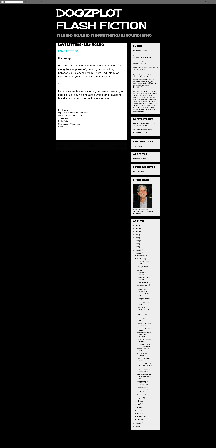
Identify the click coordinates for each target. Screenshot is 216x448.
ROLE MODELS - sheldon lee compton (142, 272)
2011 (137, 247)
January (139, 419)
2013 (137, 241)
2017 (137, 229)
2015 (137, 235)
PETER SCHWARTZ (139, 159)
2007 (137, 426)
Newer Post (64, 146)
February (140, 416)
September (141, 395)
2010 (137, 250)
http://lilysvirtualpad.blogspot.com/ (73, 113)
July (138, 401)
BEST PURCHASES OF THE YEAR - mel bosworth (144, 334)
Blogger (123, 443)
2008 (137, 423)
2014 (137, 238)
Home (92, 146)
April (139, 410)
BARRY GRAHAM (138, 172)
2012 (137, 244)
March (139, 413)
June (138, 404)
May (138, 407)
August (139, 398)
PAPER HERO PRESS (140, 132)
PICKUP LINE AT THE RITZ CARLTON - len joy (144, 376)
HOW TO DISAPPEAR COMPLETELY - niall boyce (144, 365)
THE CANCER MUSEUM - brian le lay (144, 309)
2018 (137, 226)
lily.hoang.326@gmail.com (70, 115)
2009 (137, 253)
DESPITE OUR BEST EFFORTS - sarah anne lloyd (143, 389)
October (140, 259)
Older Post (119, 146)
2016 (137, 232)
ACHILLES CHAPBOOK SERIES (143, 129)
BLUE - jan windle (142, 282)
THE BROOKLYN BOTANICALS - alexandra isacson (143, 383)
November (140, 256)
